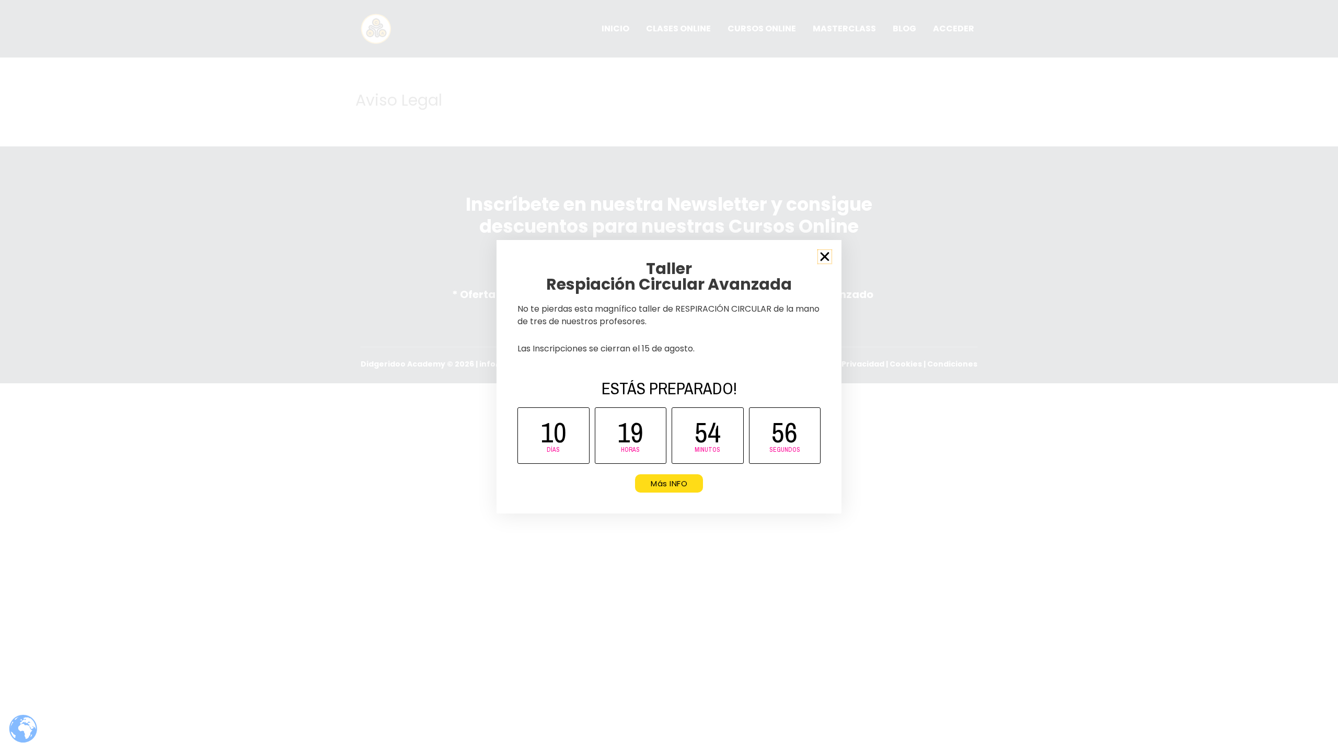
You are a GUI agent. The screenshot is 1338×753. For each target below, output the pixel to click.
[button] (824, 256)
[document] (669, 376)
